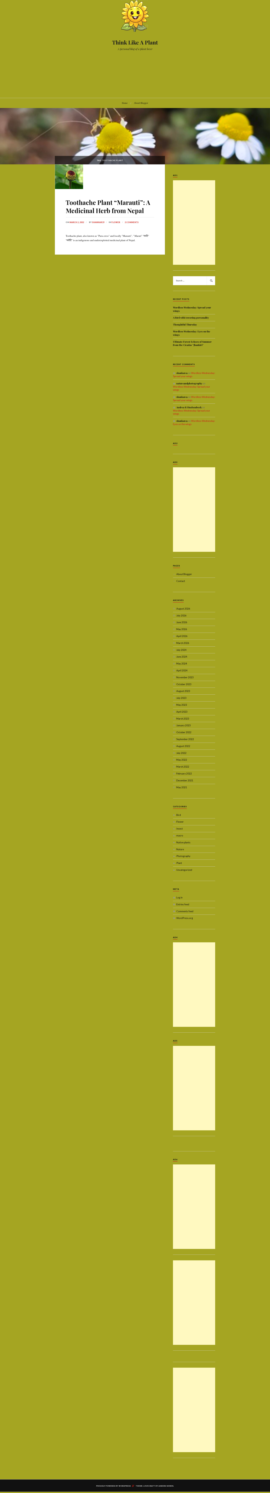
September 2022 (185, 739)
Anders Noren (165, 1486)
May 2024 (181, 663)
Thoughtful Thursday (185, 324)
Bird (178, 814)
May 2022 (181, 759)
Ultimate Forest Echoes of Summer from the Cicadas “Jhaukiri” (192, 343)
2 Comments (132, 222)
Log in (179, 897)
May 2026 (181, 629)
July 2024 (181, 649)
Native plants (183, 842)
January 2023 (183, 725)
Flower (115, 222)
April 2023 (181, 711)
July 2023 (181, 697)
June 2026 (181, 622)
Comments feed (184, 911)
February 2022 (184, 773)
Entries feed (182, 904)
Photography (183, 856)
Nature (180, 849)
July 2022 (181, 752)
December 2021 (184, 780)
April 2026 (181, 636)
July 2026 (181, 615)
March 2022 (182, 766)
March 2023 (182, 718)
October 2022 (183, 732)
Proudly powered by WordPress (113, 1486)
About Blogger (141, 102)
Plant (179, 862)
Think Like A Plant (135, 42)
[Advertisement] (135, 76)
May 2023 (181, 704)
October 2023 (183, 684)
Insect (179, 828)
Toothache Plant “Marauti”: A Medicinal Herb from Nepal (108, 206)
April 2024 (181, 670)
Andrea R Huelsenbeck (189, 407)
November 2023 (185, 677)
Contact (180, 581)
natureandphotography (189, 383)
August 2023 (183, 691)
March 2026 (182, 643)
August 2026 (183, 608)
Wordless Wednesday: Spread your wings (192, 309)
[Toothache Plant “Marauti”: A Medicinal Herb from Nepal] (69, 188)
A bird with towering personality (191, 317)
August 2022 (183, 746)
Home (125, 102)
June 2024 (181, 656)
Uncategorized (184, 869)
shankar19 (98, 222)
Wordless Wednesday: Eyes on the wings (191, 333)
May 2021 (181, 787)
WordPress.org (184, 918)
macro (179, 835)
